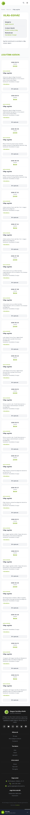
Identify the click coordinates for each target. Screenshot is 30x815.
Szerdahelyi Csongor (11, 35)
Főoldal (3, 9)
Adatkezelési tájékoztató (15, 793)
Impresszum (15, 795)
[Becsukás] (27, 812)
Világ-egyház (7, 73)
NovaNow (17, 805)
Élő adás (15, 736)
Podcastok (15, 741)
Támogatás (15, 769)
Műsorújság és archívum (15, 738)
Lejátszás (15, 89)
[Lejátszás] (2, 812)
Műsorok (9, 9)
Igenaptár (15, 755)
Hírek (15, 750)
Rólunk (15, 764)
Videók (15, 752)
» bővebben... (6, 84)
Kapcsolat (15, 766)
